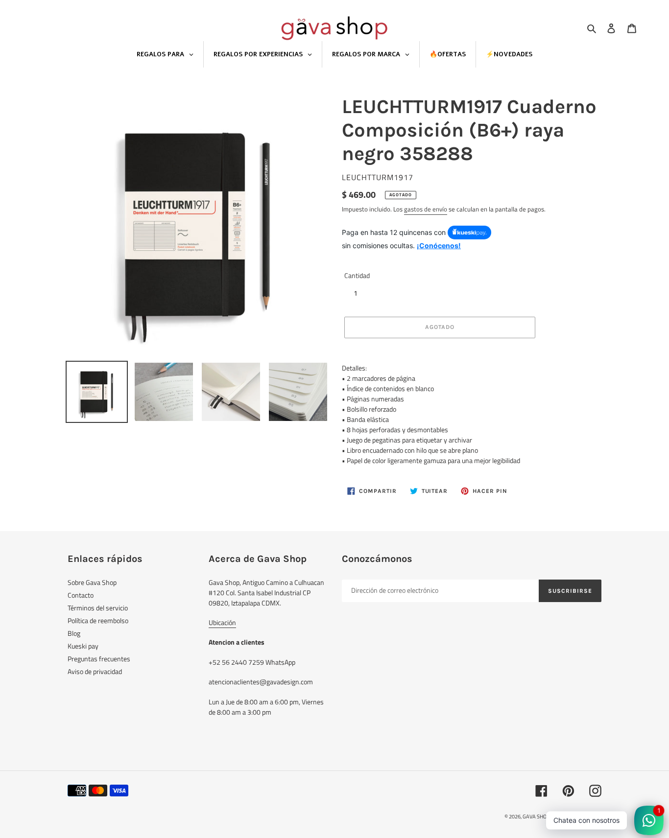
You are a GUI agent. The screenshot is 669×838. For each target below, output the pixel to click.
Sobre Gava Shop (92, 582)
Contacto (81, 595)
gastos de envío (425, 209)
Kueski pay (83, 646)
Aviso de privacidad (95, 671)
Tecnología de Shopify (576, 816)
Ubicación (222, 622)
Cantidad (357, 275)
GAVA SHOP (536, 816)
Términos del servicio (98, 608)
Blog (74, 633)
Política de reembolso (98, 620)
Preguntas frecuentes (99, 658)
